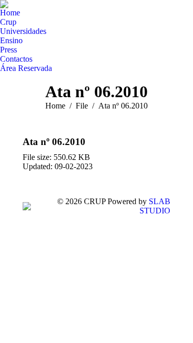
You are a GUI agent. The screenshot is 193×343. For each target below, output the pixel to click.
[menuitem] (10, 12)
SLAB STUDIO (154, 206)
